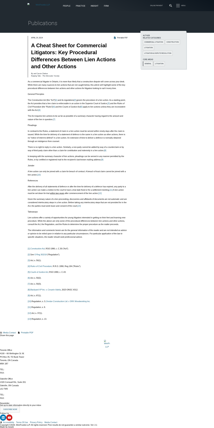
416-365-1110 (11, 369)
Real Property (113, 62)
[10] (38, 175)
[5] (29, 272)
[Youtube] (9, 417)
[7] (54, 119)
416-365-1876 (11, 373)
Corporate (32, 62)
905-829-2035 (11, 398)
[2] (75, 100)
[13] (79, 206)
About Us (53, 21)
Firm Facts (54, 30)
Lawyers (94, 30)
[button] (94, 6)
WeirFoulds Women (58, 43)
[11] (111, 190)
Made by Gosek (7, 427)
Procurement (113, 57)
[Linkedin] (3, 417)
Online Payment (156, 5)
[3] (108, 103)
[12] (100, 193)
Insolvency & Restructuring (79, 62)
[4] (54, 107)
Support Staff (96, 34)
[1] (56, 100)
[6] (39, 110)
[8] (105, 150)
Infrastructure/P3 (75, 57)
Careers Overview (98, 21)
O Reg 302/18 (40, 255)
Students (94, 25)
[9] (102, 160)
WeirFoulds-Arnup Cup (59, 48)
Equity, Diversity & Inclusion (61, 25)
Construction (34, 57)
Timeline (53, 39)
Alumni (52, 34)
